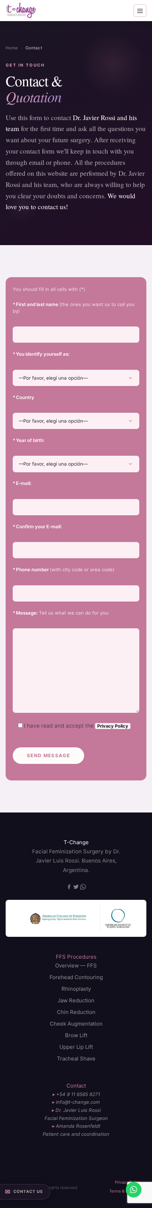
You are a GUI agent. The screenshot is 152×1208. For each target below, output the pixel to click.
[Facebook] (69, 887)
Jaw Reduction (76, 1000)
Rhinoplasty (76, 988)
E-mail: (22, 483)
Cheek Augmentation (76, 1023)
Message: (61, 613)
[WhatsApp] (83, 887)
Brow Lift (76, 1035)
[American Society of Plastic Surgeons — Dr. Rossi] (119, 918)
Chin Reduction (76, 1012)
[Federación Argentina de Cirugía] (56, 918)
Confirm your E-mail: (37, 526)
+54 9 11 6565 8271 (78, 1094)
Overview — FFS (76, 965)
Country (23, 397)
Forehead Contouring (76, 977)
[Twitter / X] (76, 887)
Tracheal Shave (76, 1058)
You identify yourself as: (41, 354)
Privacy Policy (112, 726)
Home (12, 47)
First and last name (73, 307)
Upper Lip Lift (76, 1047)
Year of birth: (29, 440)
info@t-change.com (78, 1102)
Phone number (64, 569)
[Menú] (140, 10)
